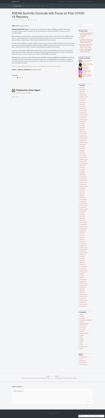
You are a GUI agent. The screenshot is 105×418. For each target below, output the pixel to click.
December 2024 (83, 114)
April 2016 (82, 291)
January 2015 (83, 302)
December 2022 (83, 157)
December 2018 (83, 247)
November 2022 (83, 159)
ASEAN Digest (16, 1)
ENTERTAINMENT (84, 324)
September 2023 (84, 142)
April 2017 (82, 277)
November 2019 (83, 228)
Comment (88, 401)
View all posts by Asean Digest (23, 93)
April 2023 (82, 152)
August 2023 (83, 144)
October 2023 (83, 140)
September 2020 (84, 209)
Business (82, 316)
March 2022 (83, 175)
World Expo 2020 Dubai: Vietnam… (87, 72)
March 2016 (83, 292)
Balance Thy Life (86, 63)
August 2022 (83, 165)
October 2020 (83, 207)
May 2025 (82, 104)
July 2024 (82, 123)
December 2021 (83, 180)
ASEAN (68, 31)
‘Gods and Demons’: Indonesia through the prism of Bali (79, 1)
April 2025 (82, 106)
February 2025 (83, 110)
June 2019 (82, 235)
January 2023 (83, 155)
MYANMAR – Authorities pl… (86, 68)
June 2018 (82, 258)
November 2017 (83, 272)
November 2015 (83, 296)
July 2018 (82, 256)
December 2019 (83, 226)
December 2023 (83, 137)
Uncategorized (83, 346)
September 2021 (84, 186)
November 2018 (83, 249)
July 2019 (82, 234)
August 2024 (83, 121)
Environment (83, 326)
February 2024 (83, 133)
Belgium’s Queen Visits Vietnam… (88, 65)
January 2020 (83, 224)
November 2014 (83, 304)
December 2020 (83, 203)
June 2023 (82, 148)
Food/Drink (82, 329)
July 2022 (82, 167)
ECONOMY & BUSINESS (85, 320)
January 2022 (83, 178)
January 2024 (83, 135)
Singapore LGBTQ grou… (87, 74)
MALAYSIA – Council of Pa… (88, 61)
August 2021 (83, 188)
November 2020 (83, 205)
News (23, 6)
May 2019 (82, 237)
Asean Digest (61, 1)
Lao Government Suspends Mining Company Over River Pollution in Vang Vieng (86, 41)
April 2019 (82, 239)
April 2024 (82, 129)
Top (52, 414)
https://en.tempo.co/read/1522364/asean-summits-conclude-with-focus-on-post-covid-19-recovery (36, 66)
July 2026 (82, 87)
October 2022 (83, 161)
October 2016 (83, 287)
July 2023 (82, 146)
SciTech (82, 341)
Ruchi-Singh (85, 67)
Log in (81, 358)
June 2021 (82, 192)
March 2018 (83, 264)
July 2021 (82, 190)
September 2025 (84, 97)
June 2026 (82, 89)
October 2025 (83, 95)
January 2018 (83, 268)
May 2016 (82, 289)
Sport (81, 343)
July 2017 (82, 273)
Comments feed (83, 362)
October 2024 (83, 118)
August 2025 (83, 98)
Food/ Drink (82, 327)
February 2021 (83, 199)
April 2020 (82, 218)
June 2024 (82, 125)
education (82, 322)
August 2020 (83, 211)
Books (81, 314)
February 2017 (83, 279)
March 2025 (83, 108)
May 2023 (82, 150)
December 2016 (83, 283)
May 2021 (82, 194)
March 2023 (83, 154)
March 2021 (83, 197)
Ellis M (84, 60)
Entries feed (83, 360)
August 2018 (83, 254)
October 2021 (83, 184)
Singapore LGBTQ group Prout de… (87, 76)
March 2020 (83, 220)
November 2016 (83, 285)
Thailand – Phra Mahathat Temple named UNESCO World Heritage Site (86, 50)
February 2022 (83, 176)
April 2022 (82, 173)
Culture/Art (28, 6)
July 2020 (82, 213)
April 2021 (82, 195)
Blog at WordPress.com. (52, 413)
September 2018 (84, 253)
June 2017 (82, 275)
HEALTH (82, 331)
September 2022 (84, 163)
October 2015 (83, 298)
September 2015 (84, 300)
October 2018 (83, 251)
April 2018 (82, 262)
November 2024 (83, 116)
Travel (43, 6)
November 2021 (83, 182)
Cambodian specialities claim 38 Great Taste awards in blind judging (86, 34)
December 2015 (83, 294)
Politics (33, 6)
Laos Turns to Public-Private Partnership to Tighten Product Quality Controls (86, 46)
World (81, 348)
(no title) (82, 37)
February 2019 (83, 243)
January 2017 (83, 281)
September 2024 (84, 119)
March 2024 (83, 131)
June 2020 (82, 215)
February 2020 (83, 222)
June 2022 (82, 169)
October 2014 (83, 306)
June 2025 (82, 102)
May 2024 (82, 127)
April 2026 (82, 93)
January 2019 (83, 245)
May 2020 (82, 216)
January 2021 (83, 201)
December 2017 (83, 270)
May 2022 (82, 171)
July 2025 (82, 100)
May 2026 (82, 91)
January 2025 (83, 112)
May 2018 (82, 260)
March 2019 (83, 241)
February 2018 (83, 266)
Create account (83, 357)
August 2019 (83, 232)
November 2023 (83, 138)
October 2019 (83, 230)
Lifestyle (38, 6)
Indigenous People (84, 333)
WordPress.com (83, 364)
